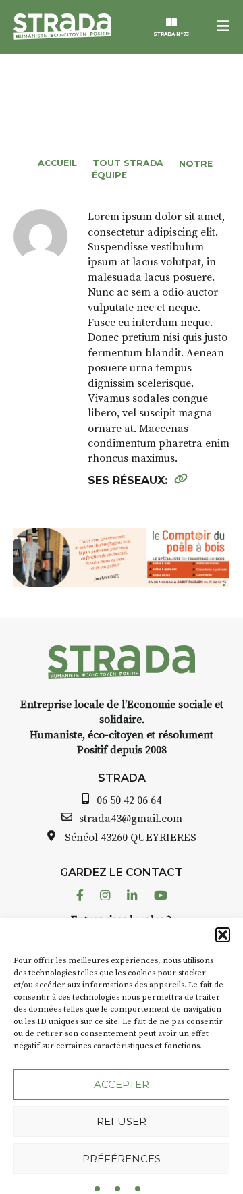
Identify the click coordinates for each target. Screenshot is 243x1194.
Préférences (121, 1158)
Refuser (121, 1121)
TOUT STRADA (127, 163)
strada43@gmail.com (130, 818)
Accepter (121, 1084)
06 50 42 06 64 (129, 800)
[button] (223, 935)
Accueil (57, 163)
